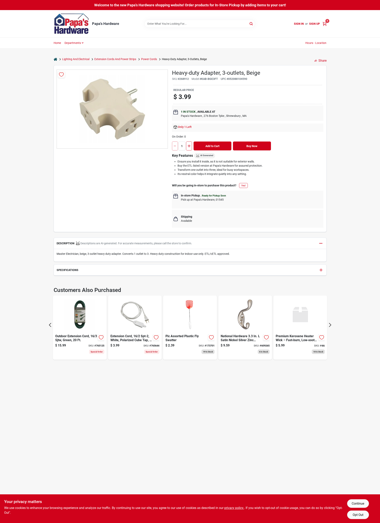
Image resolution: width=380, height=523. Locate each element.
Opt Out (358, 515)
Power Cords (149, 59)
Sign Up (314, 23)
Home (57, 42)
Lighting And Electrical (75, 59)
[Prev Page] (50, 325)
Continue (358, 503)
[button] (190, 243)
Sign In (299, 23)
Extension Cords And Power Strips (115, 59)
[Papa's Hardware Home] (71, 24)
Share (322, 60)
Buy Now (251, 146)
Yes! (243, 185)
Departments (73, 42)
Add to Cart (212, 146)
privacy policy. (234, 508)
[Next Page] (330, 325)
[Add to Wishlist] (61, 74)
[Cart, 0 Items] (325, 24)
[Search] (251, 23)
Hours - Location (315, 42)
